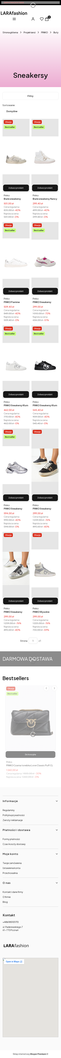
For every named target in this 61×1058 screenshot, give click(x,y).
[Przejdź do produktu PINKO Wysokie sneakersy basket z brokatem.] (44, 568)
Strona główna (10, 32)
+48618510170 (11, 922)
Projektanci (30, 32)
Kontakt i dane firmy (13, 892)
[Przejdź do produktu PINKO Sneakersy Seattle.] (44, 465)
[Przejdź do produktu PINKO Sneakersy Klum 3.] (44, 361)
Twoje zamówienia (12, 863)
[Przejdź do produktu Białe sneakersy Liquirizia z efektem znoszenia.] (16, 155)
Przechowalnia (10, 873)
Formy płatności (11, 839)
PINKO (44, 32)
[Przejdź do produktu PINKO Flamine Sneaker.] (16, 258)
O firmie (7, 896)
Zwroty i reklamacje (13, 820)
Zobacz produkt (16, 188)
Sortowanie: (9, 105)
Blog (5, 901)
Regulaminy (9, 810)
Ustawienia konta (11, 868)
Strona (23, 640)
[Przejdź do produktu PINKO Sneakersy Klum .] (16, 361)
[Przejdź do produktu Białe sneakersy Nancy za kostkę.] (44, 155)
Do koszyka (30, 754)
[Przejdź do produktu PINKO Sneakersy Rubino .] (16, 465)
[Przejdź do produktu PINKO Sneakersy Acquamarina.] (44, 258)
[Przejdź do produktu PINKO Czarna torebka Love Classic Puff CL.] (30, 721)
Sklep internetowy (29, 1054)
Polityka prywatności (14, 815)
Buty (55, 32)
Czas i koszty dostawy (14, 844)
